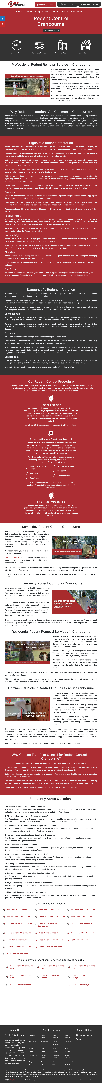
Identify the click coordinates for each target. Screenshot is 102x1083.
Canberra (55, 11)
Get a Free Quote (90, 4)
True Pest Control (12, 558)
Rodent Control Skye (80, 985)
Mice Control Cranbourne (49, 933)
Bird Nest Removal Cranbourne (19, 923)
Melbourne (27, 11)
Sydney (37, 11)
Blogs (72, 11)
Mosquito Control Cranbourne (83, 933)
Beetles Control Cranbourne (18, 916)
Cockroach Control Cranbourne (52, 916)
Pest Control (33, 1055)
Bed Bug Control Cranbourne (83, 909)
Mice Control (33, 1042)
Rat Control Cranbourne (80, 940)
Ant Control (32, 1035)
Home (19, 11)
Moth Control (45, 1042)
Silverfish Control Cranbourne (19, 947)
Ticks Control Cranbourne (17, 954)
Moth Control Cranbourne (17, 940)
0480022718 (68, 4)
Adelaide (64, 11)
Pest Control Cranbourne (17, 909)
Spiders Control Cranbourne (50, 947)
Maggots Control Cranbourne (19, 933)
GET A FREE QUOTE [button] (51, 30)
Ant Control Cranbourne (49, 909)
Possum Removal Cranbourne (51, 940)
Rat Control (68, 1042)
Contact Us (81, 11)
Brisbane (46, 11)
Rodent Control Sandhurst (20, 985)
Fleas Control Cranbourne (81, 923)
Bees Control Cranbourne (81, 916)
